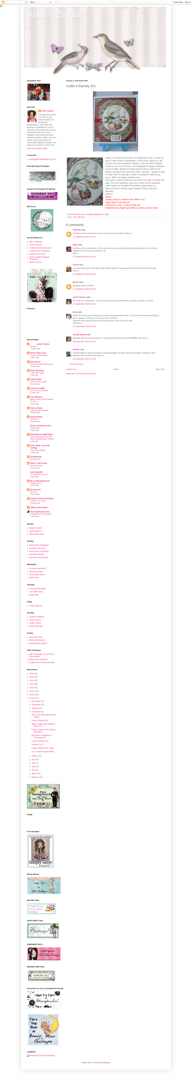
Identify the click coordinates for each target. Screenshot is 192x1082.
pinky (75, 245)
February (36, 777)
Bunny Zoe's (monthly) (38, 659)
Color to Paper (36, 408)
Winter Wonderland (37, 640)
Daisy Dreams (36, 417)
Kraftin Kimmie (35, 623)
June (34, 763)
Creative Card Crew (37, 254)
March (34, 773)
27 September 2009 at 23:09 (84, 326)
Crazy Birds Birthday (37, 450)
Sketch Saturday (36, 626)
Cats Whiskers (36, 397)
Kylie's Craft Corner (38, 463)
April (34, 770)
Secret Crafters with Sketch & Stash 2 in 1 (43, 725)
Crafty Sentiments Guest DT (40, 248)
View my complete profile (37, 148)
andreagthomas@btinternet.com (42, 159)
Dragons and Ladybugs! (39, 355)
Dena (75, 312)
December (36, 701)
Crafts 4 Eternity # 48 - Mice (43, 748)
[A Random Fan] (42, 231)
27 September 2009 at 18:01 (84, 274)
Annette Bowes (79, 335)
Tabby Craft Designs (39, 507)
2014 (32, 680)
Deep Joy (33, 492)
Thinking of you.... (36, 483)
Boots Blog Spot (37, 370)
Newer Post (71, 369)
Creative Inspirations (37, 568)
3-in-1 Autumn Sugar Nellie (43, 752)
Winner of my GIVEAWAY (39, 390)
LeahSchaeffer (36, 472)
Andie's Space (55, 14)
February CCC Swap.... (38, 501)
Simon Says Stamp (37, 575)
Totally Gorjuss (35, 620)
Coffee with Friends (37, 373)
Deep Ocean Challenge (39, 551)
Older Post (160, 369)
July (34, 759)
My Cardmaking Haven (40, 481)
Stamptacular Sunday (38, 643)
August (35, 756)
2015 (32, 677)
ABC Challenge (35, 242)
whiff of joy (81, 217)
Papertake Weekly (36, 554)
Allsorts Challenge (36, 617)
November (36, 705)
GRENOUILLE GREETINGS (41, 434)
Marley (76, 282)
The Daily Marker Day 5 (39, 474)
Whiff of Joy (34, 578)
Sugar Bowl (34, 595)
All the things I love (38, 353)
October (35, 708)
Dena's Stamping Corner (40, 426)
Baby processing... (37, 465)
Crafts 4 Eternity (153, 180)
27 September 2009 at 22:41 (84, 304)
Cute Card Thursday (37, 589)
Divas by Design (36, 572)
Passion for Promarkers (38, 557)
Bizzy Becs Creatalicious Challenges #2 (42, 736)
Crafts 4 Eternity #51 (40, 720)
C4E (74, 217)
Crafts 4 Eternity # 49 (40, 741)
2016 (32, 674)
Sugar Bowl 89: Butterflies (39, 410)
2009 (32, 698)
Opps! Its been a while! (38, 382)
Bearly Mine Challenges (39, 545)
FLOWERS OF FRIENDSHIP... (41, 514)
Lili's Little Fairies (36, 592)
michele (76, 349)
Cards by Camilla (37, 388)
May (34, 767)
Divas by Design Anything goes (41, 364)
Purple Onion (35, 428)
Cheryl (75, 265)
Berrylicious (35, 362)
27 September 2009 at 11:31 (84, 237)
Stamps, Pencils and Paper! (42, 499)
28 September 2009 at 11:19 (84, 341)
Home (116, 369)
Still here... (34, 346)
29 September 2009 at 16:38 (84, 359)
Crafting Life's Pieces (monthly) (41, 662)
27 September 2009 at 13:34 (84, 257)
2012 (32, 688)
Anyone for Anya (36, 637)
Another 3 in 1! (37, 744)
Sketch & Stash (35, 262)
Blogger (107, 1063)
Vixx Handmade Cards (39, 512)
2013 (32, 684)
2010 (32, 695)
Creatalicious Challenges (39, 251)
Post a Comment (76, 364)
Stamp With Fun (35, 531)
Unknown (77, 230)
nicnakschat (35, 490)
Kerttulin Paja (36, 457)
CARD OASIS (36, 379)
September (36, 712)
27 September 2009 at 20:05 (84, 289)
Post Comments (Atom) (86, 374)
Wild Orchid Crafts (36, 534)
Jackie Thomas (79, 297)
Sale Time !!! (34, 419)
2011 (32, 691)
